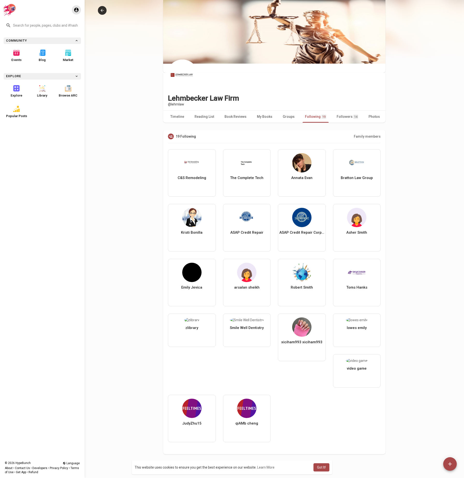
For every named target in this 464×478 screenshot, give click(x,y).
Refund (33, 472)
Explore (16, 95)
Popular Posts (16, 116)
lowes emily (357, 328)
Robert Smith (302, 287)
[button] (42, 25)
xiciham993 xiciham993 (301, 342)
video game (357, 368)
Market (68, 60)
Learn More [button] (266, 467)
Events (16, 60)
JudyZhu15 (192, 423)
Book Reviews (235, 117)
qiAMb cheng (246, 423)
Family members (367, 136)
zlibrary (191, 328)
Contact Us (22, 468)
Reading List (204, 117)
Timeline (177, 117)
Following (315, 117)
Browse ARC (68, 95)
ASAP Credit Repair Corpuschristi (301, 232)
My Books (264, 117)
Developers (39, 468)
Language (73, 463)
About (9, 468)
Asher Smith (356, 232)
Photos (374, 117)
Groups (289, 117)
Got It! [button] (321, 467)
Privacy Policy (59, 468)
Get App (21, 472)
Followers (347, 117)
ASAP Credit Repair (246, 232)
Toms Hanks (356, 287)
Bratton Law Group (357, 178)
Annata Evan (301, 178)
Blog (42, 60)
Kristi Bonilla (192, 232)
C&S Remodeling (192, 178)
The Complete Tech (246, 178)
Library (42, 95)
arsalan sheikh (247, 287)
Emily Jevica (191, 287)
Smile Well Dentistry (247, 328)
